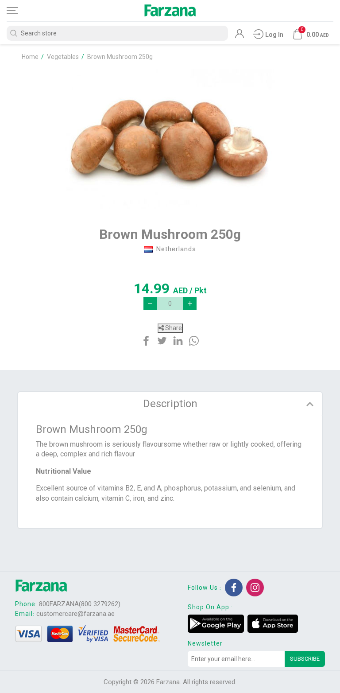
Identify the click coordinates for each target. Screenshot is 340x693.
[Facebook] (233, 587)
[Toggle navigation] (20, 10)
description (170, 403)
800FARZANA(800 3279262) (79, 604)
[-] (150, 303)
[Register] (239, 36)
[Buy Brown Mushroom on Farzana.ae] (170, 139)
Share (173, 327)
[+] (190, 303)
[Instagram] (255, 587)
